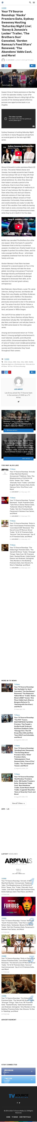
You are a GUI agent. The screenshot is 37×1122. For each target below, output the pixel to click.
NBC (27, 362)
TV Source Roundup (19, 366)
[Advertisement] (18, 830)
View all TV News (17, 803)
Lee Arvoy (11, 60)
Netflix (31, 362)
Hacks (10, 362)
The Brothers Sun (20, 364)
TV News (3, 8)
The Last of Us (31, 364)
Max (23, 362)
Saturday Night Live (8, 364)
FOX (6, 362)
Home (8, 1117)
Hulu (19, 362)
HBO (15, 362)
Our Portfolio (25, 1117)
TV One (11, 366)
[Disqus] (18, 597)
